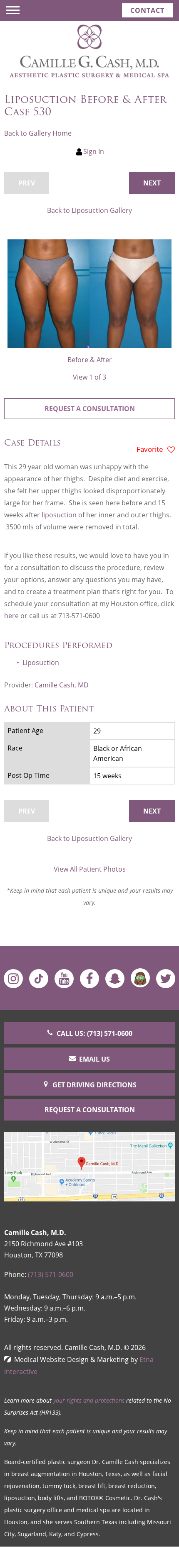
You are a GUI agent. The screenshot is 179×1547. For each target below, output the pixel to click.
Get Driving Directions (94, 1084)
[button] (152, 183)
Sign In (93, 151)
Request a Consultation (90, 408)
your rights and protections (88, 1400)
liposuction (60, 514)
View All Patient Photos (90, 869)
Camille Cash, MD (62, 684)
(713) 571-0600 (50, 1274)
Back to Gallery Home (38, 133)
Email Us (94, 1059)
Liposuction (40, 662)
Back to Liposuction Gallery (89, 210)
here (11, 615)
